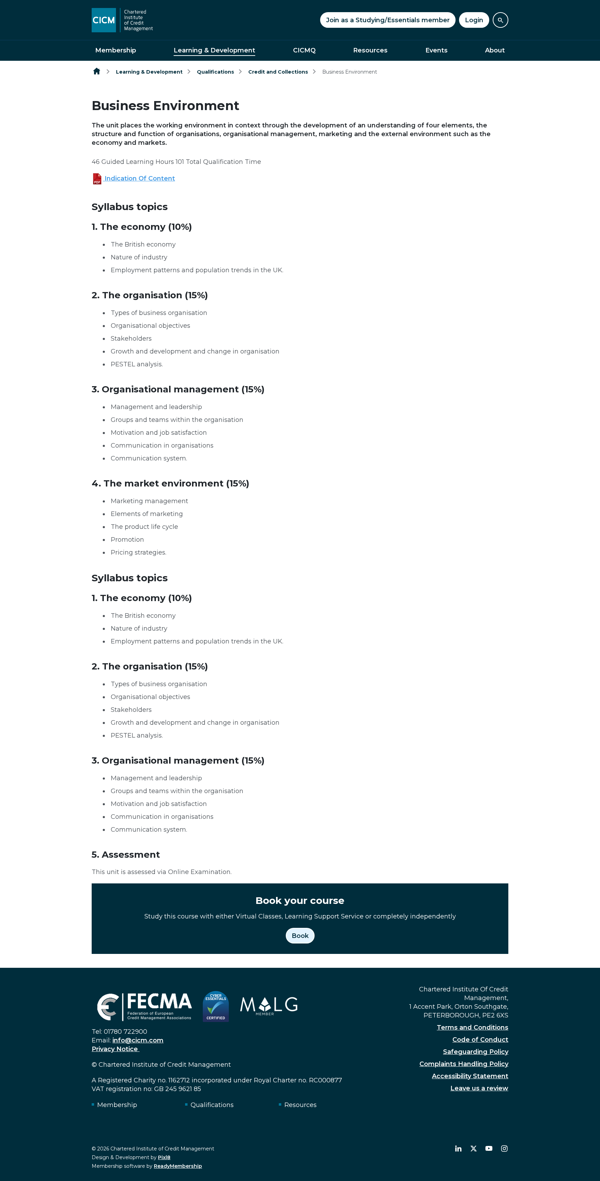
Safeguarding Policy (475, 1052)
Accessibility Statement (470, 1076)
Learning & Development (214, 50)
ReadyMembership (178, 1166)
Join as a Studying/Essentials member (388, 20)
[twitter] (473, 1149)
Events (436, 50)
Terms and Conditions (472, 1027)
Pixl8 (164, 1157)
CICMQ (304, 50)
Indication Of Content (139, 178)
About (495, 50)
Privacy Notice (116, 1049)
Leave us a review (479, 1088)
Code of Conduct (480, 1039)
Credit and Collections (278, 72)
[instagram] (504, 1149)
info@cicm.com (138, 1040)
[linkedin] (458, 1149)
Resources (370, 50)
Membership (115, 50)
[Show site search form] (500, 20)
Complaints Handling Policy (463, 1064)
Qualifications (215, 72)
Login (474, 20)
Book (300, 936)
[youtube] (489, 1149)
